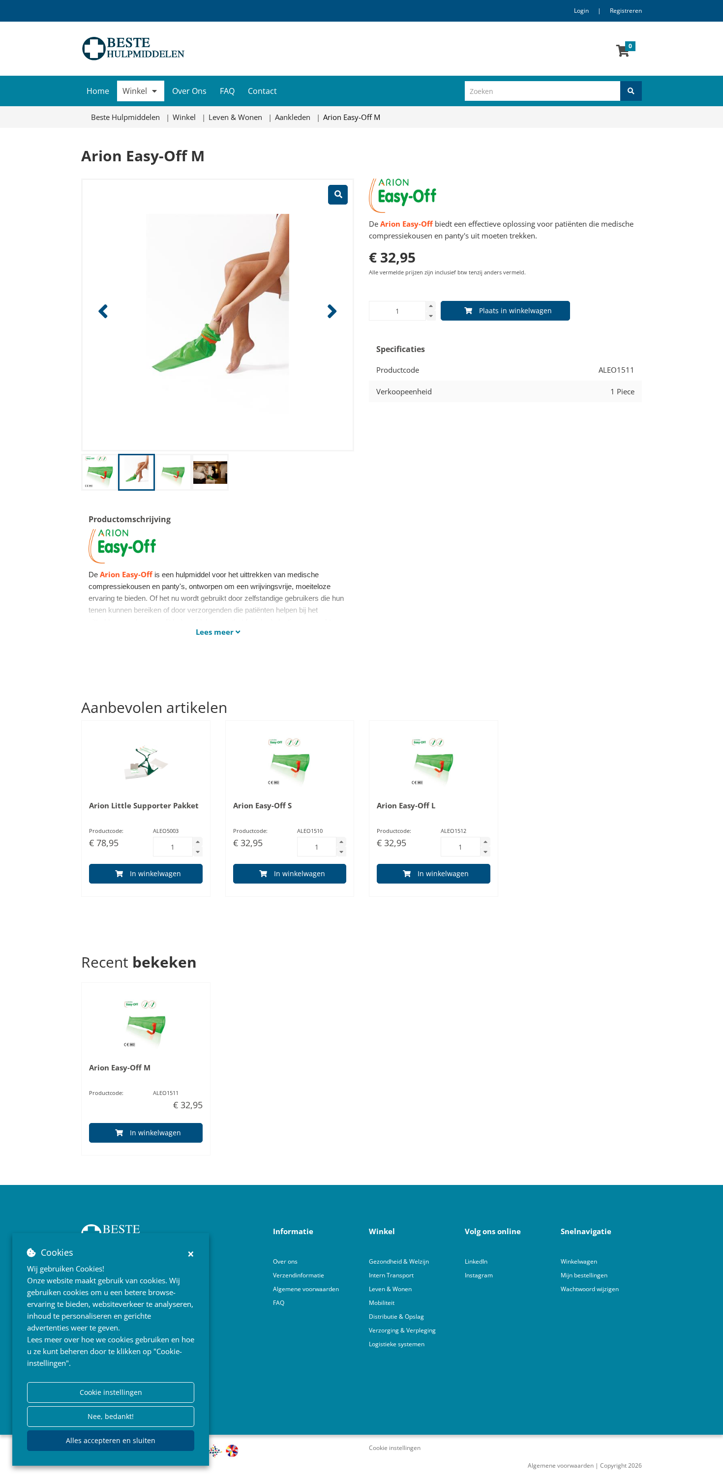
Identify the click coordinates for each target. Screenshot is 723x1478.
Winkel (134, 91)
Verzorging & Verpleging (402, 1330)
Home (98, 91)
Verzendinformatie (298, 1275)
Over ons (285, 1261)
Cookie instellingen (111, 1392)
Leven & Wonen (390, 1289)
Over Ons (189, 91)
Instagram (479, 1275)
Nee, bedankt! (111, 1416)
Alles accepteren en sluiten (110, 1440)
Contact (262, 91)
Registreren (626, 10)
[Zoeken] (631, 91)
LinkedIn (476, 1261)
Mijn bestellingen (584, 1275)
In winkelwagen (155, 873)
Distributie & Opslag (396, 1316)
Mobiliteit (381, 1303)
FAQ (227, 91)
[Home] (217, 48)
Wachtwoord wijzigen (590, 1289)
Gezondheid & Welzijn (399, 1261)
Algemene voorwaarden (306, 1289)
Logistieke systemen (396, 1344)
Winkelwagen (579, 1261)
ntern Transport (392, 1275)
